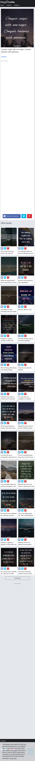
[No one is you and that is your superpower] (26, 266)
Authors (9, 5)
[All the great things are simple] (9, 411)
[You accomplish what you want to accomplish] (9, 470)
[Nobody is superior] (9, 324)
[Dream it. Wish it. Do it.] (26, 295)
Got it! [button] (30, 751)
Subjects (16, 5)
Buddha (3, 57)
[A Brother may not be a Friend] (9, 382)
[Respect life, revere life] (26, 470)
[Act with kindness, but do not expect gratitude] (26, 324)
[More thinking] (9, 353)
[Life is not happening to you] (26, 499)
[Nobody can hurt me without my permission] (26, 528)
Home (2, 5)
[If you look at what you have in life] (9, 237)
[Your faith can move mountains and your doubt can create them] (9, 295)
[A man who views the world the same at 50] (26, 557)
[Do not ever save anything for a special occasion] (9, 557)
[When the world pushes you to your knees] (9, 266)
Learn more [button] (13, 758)
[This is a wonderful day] (26, 440)
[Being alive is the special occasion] (9, 499)
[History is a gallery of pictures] (9, 528)
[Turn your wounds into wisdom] (26, 353)
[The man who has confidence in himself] (26, 382)
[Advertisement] (17, 137)
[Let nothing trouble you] (26, 237)
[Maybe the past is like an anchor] (26, 411)
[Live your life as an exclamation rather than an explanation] (9, 440)
